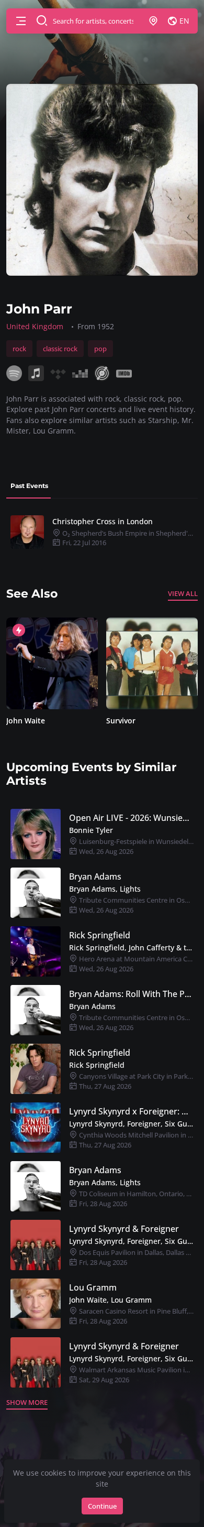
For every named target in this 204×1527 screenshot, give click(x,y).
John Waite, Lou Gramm (110, 1300)
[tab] (29, 486)
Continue (102, 1506)
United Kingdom (34, 326)
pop (100, 348)
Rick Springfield (99, 935)
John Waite (25, 720)
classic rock (60, 348)
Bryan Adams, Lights (105, 889)
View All (183, 593)
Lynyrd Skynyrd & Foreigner (124, 1228)
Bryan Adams (95, 876)
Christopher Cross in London (102, 521)
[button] (21, 21)
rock (19, 348)
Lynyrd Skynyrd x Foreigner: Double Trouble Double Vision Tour (131, 1111)
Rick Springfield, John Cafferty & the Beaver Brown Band (131, 947)
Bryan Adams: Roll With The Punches (131, 994)
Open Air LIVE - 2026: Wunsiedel (131, 818)
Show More (27, 1402)
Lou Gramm (93, 1287)
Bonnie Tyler (91, 830)
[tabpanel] (102, 532)
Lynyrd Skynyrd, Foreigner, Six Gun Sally (131, 1124)
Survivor (120, 720)
